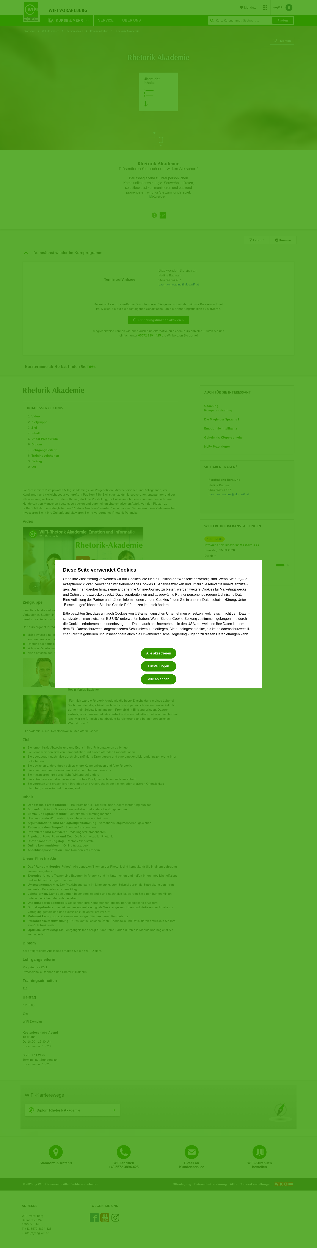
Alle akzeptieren (158, 653)
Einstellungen (158, 666)
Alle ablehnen (158, 679)
